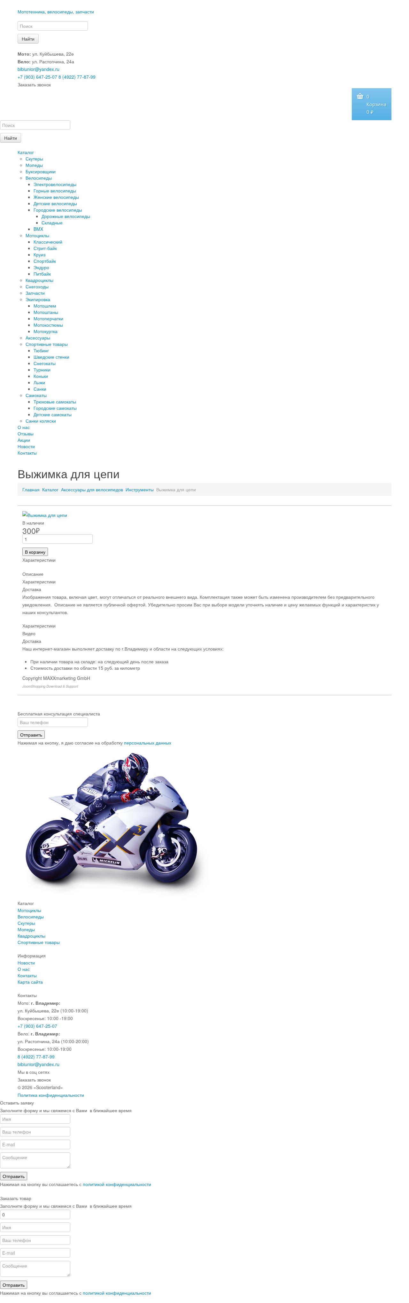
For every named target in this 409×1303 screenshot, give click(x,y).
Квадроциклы (39, 280)
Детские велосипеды (55, 203)
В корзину (35, 552)
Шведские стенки (51, 357)
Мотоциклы (37, 235)
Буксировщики (41, 171)
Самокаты (36, 395)
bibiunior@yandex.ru (38, 69)
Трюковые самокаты (55, 401)
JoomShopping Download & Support (50, 686)
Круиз (39, 254)
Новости (26, 446)
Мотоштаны (46, 312)
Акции (24, 440)
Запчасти (35, 293)
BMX (38, 229)
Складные (52, 222)
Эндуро (41, 267)
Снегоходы (37, 286)
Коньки (41, 376)
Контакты (27, 452)
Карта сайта (30, 982)
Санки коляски (41, 420)
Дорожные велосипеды (66, 216)
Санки (40, 389)
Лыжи (39, 382)
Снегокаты (45, 363)
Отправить (31, 734)
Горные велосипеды (55, 190)
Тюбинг (41, 350)
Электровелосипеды (55, 184)
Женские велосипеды (56, 197)
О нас (24, 427)
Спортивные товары (47, 344)
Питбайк (42, 273)
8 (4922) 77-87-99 (77, 77)
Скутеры (34, 158)
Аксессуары (38, 337)
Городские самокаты (55, 408)
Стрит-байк (45, 248)
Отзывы (26, 433)
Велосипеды (39, 178)
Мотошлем (45, 305)
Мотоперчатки (48, 318)
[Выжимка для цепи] (44, 514)
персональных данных (147, 742)
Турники (42, 369)
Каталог (26, 152)
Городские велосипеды (58, 210)
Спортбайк (45, 261)
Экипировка (38, 299)
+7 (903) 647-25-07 (37, 77)
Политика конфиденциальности (51, 1095)
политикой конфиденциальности (117, 1184)
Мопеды (34, 165)
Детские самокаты (53, 414)
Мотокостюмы (48, 325)
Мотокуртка (46, 331)
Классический (48, 241)
